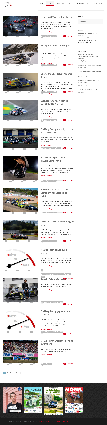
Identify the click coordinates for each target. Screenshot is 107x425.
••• (65, 36)
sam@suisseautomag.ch (43, 421)
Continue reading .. (46, 32)
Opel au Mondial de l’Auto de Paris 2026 (89, 65)
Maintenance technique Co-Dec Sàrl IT (62, 421)
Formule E (67, 274)
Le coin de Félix (97, 3)
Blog (45, 36)
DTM (49, 36)
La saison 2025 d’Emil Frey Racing (56, 17)
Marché (42, 3)
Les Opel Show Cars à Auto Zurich (87, 89)
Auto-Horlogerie (82, 3)
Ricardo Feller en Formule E (54, 279)
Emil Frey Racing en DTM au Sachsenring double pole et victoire (54, 193)
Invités (71, 3)
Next (19, 373)
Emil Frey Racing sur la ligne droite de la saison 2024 (57, 130)
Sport (50, 3)
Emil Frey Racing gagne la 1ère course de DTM (55, 313)
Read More (70, 36)
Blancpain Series (50, 274)
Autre (45, 148)
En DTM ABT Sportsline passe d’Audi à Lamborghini (55, 159)
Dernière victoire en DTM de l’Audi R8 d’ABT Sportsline (54, 102)
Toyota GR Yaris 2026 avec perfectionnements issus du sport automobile (88, 56)
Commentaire (60, 3)
